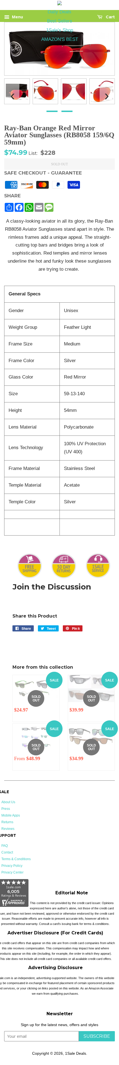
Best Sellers (59, 21)
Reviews (7, 829)
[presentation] (12, 93)
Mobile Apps (10, 815)
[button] (52, 111)
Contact (7, 852)
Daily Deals (59, 11)
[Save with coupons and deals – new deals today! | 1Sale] (59, 4)
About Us (8, 802)
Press (5, 809)
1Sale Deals (75, 1053)
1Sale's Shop (59, 30)
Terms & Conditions (16, 859)
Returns (7, 822)
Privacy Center (12, 872)
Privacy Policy (11, 866)
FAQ (4, 846)
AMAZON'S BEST (59, 39)
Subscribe (97, 1036)
